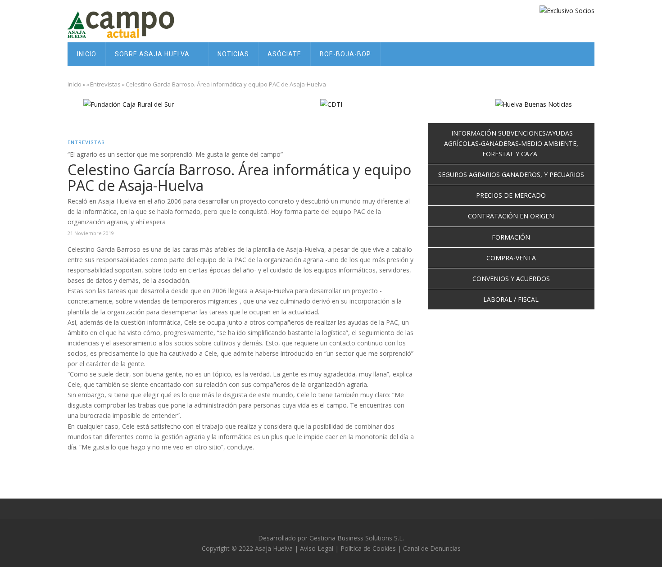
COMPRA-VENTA (511, 258)
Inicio (86, 54)
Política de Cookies (368, 548)
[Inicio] (128, 23)
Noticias (233, 54)
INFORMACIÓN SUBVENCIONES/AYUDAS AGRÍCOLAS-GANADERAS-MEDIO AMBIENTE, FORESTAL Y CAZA (511, 143)
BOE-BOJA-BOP (345, 54)
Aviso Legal (316, 548)
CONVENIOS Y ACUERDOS (511, 278)
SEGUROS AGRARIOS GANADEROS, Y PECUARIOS (511, 174)
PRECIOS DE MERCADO (511, 195)
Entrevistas (105, 84)
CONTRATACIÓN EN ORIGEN (511, 216)
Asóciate (284, 54)
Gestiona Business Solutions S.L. (356, 538)
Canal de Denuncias (432, 548)
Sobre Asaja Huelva (153, 54)
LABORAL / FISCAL (511, 299)
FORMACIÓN (511, 237)
